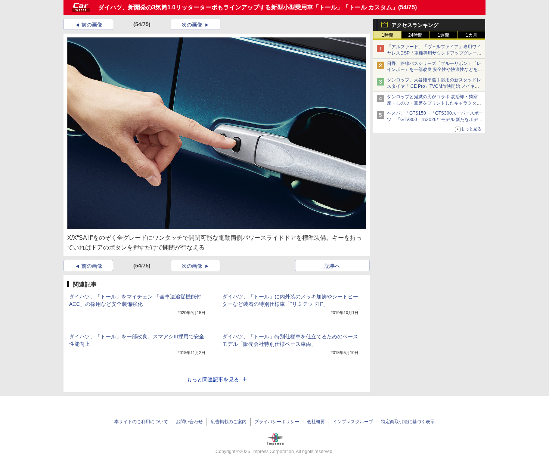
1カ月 (471, 35)
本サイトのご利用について (141, 421)
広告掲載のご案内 (228, 421)
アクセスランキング (414, 25)
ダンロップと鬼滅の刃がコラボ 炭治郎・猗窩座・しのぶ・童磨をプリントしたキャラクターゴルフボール (434, 103)
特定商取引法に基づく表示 (408, 421)
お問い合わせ (189, 421)
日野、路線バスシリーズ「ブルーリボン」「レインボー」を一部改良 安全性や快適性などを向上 (434, 70)
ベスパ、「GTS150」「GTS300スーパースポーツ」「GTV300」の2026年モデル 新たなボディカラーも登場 (435, 119)
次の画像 (192, 25)
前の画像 (91, 25)
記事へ (332, 266)
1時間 (387, 35)
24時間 (415, 35)
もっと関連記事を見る (213, 379)
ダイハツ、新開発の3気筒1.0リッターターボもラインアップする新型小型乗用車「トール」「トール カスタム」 (248, 7)
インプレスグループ (353, 421)
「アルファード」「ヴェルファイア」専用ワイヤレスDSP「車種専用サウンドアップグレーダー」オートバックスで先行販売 (434, 53)
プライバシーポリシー (276, 421)
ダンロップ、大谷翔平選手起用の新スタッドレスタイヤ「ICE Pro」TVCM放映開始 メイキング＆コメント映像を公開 (434, 86)
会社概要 (316, 421)
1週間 (443, 35)
